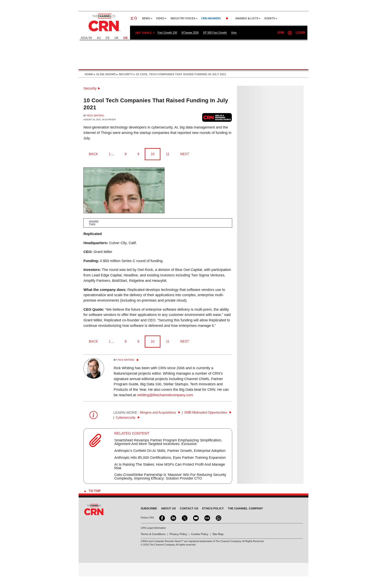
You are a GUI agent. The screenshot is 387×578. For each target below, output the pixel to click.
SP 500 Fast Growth (215, 32)
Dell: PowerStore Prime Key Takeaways (265, 329)
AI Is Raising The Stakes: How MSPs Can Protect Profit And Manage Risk (169, 466)
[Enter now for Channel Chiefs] (253, 399)
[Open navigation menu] (133, 18)
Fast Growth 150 (167, 32)
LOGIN (300, 32)
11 (167, 154)
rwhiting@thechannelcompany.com (165, 395)
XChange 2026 (190, 32)
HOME (89, 74)
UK (116, 38)
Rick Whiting (95, 115)
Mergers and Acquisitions (158, 412)
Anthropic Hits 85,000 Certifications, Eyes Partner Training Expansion (170, 458)
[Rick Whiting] (93, 377)
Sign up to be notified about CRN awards (269, 367)
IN (90, 38)
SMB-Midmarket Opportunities (206, 412)
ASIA (84, 38)
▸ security (124, 74)
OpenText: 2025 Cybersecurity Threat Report (268, 297)
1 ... (111, 154)
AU (99, 38)
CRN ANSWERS (211, 18)
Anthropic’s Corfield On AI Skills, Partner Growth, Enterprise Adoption (170, 451)
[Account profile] (290, 33)
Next (184, 154)
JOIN (280, 32)
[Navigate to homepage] (104, 32)
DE (108, 38)
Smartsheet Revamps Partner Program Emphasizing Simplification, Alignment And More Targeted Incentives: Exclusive (168, 442)
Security (90, 88)
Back (93, 154)
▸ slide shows (104, 74)
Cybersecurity (126, 417)
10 (152, 154)
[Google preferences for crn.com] (217, 117)
